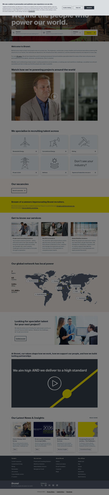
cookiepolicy (32, 11)
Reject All (78, 7)
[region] (54, 8)
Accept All (89, 7)
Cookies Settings (67, 7)
